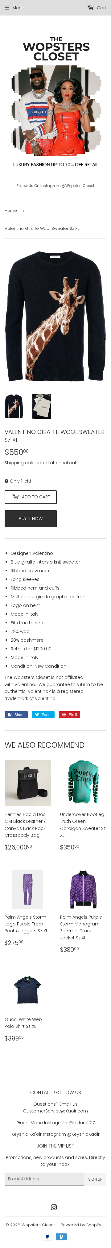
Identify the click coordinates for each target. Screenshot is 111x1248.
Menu (18, 8)
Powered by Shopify (81, 1225)
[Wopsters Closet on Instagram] (54, 1208)
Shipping (14, 463)
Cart (101, 8)
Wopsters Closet (38, 1225)
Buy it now (31, 518)
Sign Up (95, 1179)
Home (11, 210)
